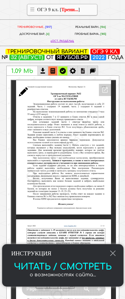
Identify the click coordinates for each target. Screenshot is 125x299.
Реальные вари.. (90, 27)
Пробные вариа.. (90, 34)
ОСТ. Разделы (62, 41)
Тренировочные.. (34, 27)
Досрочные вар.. (34, 34)
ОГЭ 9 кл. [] (58, 9)
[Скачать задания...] (43, 71)
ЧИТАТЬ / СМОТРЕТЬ (63, 267)
